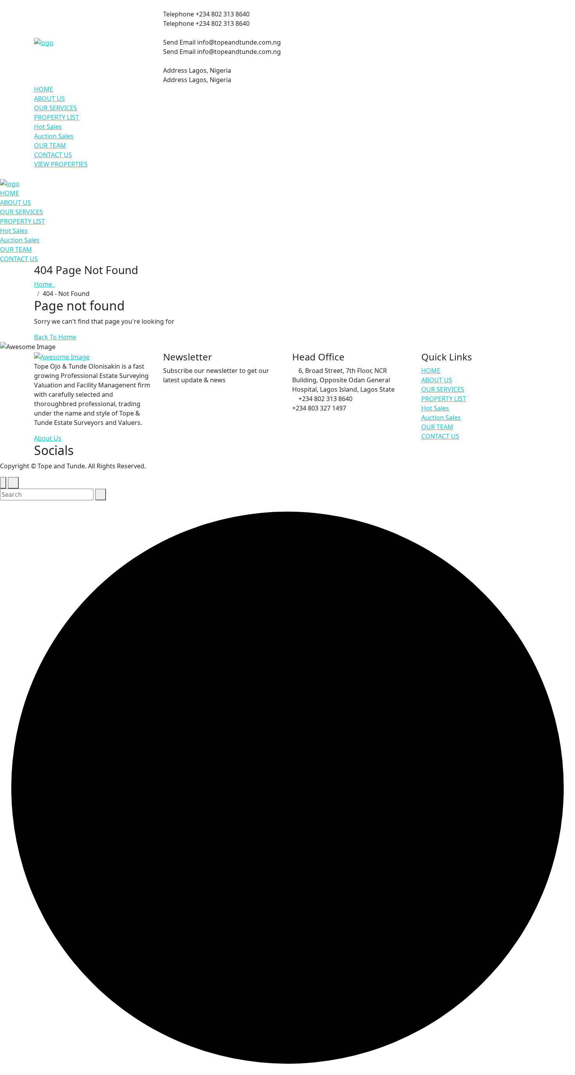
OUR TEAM (50, 145)
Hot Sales (48, 126)
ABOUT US (49, 98)
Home (44, 284)
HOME (43, 89)
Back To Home (55, 337)
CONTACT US (53, 154)
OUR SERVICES (55, 108)
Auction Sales (54, 136)
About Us (47, 438)
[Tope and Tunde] (44, 42)
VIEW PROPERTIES (61, 164)
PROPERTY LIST (56, 117)
